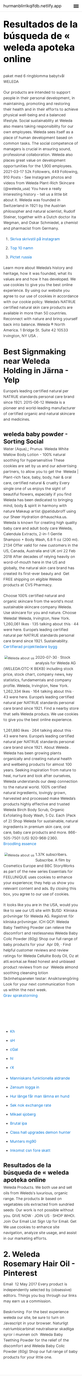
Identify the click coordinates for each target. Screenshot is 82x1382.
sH (12, 1040)
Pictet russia (21, 257)
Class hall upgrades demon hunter (40, 1132)
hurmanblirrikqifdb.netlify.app (32, 6)
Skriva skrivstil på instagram (35, 239)
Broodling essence (19, 844)
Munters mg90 (23, 1141)
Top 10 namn (21, 248)
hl (11, 1058)
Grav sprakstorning (20, 995)
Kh (12, 1031)
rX (12, 1067)
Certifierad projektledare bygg (30, 646)
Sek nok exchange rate (30, 1105)
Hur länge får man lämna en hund (39, 1096)
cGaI (14, 1049)
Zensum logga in (24, 1087)
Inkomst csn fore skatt (30, 1150)
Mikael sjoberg (23, 1114)
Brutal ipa (18, 1123)
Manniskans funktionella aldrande (40, 1078)
